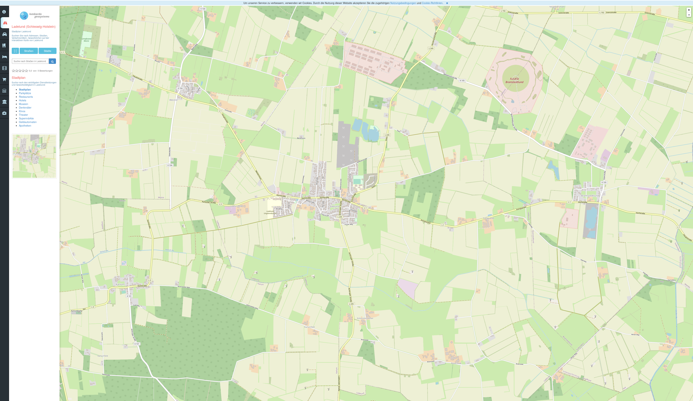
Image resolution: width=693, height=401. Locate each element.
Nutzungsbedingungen (403, 3)
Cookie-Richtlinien (432, 3)
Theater (23, 114)
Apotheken (25, 125)
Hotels (22, 100)
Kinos (22, 111)
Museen (23, 104)
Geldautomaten (28, 122)
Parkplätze (25, 93)
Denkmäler (25, 107)
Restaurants (26, 96)
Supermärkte (26, 118)
